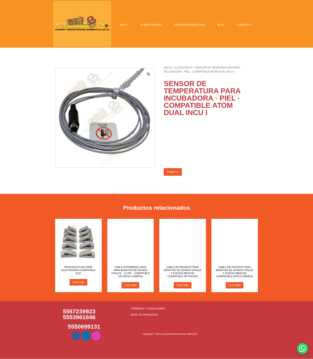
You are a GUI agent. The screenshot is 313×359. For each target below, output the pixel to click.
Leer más (78, 282)
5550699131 (84, 326)
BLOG (220, 24)
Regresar (173, 171)
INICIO (124, 24)
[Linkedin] (86, 335)
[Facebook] (76, 335)
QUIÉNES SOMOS (151, 24)
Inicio (168, 67)
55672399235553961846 (79, 314)
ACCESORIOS (183, 67)
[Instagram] (96, 335)
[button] (148, 74)
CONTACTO (244, 24)
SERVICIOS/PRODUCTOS (189, 24)
